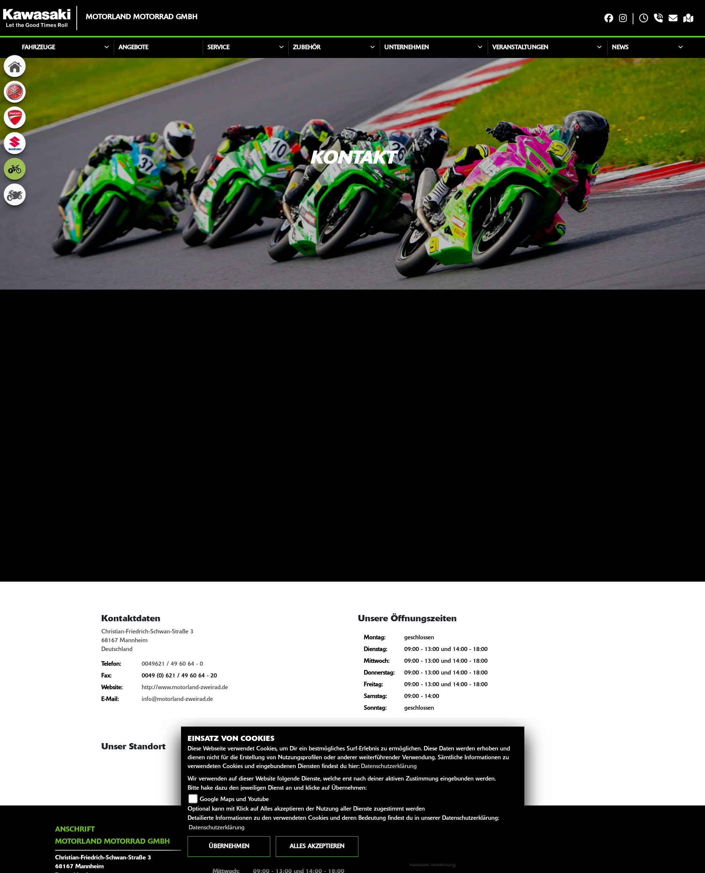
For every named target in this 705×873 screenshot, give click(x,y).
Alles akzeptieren (317, 847)
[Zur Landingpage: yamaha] (15, 92)
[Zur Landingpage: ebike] (15, 169)
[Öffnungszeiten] (643, 19)
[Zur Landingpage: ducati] (15, 117)
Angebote (133, 48)
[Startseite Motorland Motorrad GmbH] (36, 18)
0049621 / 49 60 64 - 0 (172, 664)
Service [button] (218, 48)
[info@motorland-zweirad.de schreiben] (673, 19)
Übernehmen (229, 847)
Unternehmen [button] (406, 48)
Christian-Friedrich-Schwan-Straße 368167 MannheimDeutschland (147, 640)
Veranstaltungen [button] (520, 48)
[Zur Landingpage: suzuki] (15, 143)
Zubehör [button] (307, 48)
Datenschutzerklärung (389, 767)
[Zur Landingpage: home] (15, 66)
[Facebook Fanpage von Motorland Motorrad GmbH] (608, 19)
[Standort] (688, 19)
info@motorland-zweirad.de (177, 699)
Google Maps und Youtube (234, 800)
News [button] (620, 48)
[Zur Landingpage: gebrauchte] (15, 194)
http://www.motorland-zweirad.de (185, 688)
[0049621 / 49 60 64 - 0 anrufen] (658, 19)
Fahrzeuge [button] (38, 48)
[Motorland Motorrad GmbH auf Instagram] (623, 19)
